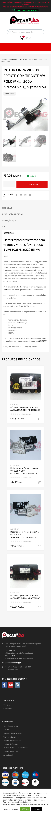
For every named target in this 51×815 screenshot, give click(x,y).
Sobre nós (7, 705)
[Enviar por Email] (29, 195)
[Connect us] (4, 685)
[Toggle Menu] (3, 47)
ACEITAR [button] (25, 809)
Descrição (7, 208)
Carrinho (7, 290)
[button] (43, 101)
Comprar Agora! (32, 184)
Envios (6, 730)
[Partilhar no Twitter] (20, 195)
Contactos (7, 708)
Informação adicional (12, 214)
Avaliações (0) (9, 220)
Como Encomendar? (11, 726)
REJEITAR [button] (36, 809)
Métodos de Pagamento (12, 733)
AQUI (46, 804)
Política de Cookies (10, 744)
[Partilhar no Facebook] (16, 195)
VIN (3, 227)
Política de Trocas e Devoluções (15, 748)
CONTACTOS (41, 341)
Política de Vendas (10, 751)
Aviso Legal (8, 755)
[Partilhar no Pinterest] (25, 195)
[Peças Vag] (25, 24)
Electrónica (23, 59)
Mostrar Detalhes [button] (11, 809)
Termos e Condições (11, 737)
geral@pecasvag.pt (13, 663)
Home (3, 59)
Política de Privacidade (12, 741)
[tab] (25, 208)
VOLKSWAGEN (12, 59)
